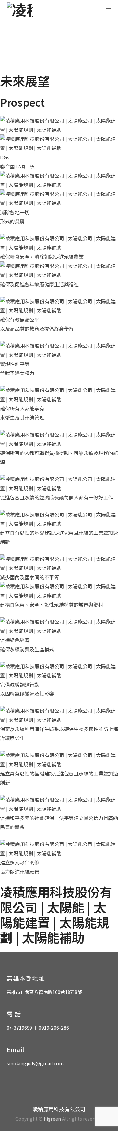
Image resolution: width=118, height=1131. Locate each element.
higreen (52, 1118)
